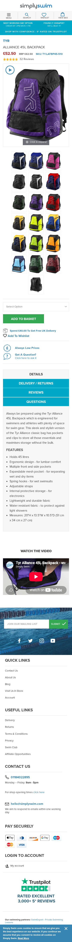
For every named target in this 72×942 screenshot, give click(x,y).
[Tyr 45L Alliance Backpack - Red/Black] (53, 202)
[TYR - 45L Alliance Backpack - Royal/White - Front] (36, 161)
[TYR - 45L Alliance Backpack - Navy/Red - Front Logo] (53, 181)
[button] (18, 59)
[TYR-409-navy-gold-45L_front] (18, 243)
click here (39, 792)
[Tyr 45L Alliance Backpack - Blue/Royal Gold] (53, 222)
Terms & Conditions (16, 734)
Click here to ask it (25, 358)
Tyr (6, 41)
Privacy (9, 740)
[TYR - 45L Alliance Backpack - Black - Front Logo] (18, 181)
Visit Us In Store (14, 691)
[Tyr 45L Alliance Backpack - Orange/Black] (53, 243)
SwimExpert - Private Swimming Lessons (34, 921)
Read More (23, 938)
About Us (10, 677)
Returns (9, 727)
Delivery (10, 720)
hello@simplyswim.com (27, 804)
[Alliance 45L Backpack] (36, 202)
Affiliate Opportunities (18, 754)
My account (17, 865)
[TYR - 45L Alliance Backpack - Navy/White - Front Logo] (18, 161)
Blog (7, 684)
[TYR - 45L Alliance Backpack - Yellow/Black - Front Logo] (36, 222)
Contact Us (11, 670)
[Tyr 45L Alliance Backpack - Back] (36, 284)
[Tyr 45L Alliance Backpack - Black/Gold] (18, 222)
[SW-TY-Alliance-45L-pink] (53, 161)
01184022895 (20, 777)
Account (10, 697)
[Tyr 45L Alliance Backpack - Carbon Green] (36, 264)
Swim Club (11, 747)
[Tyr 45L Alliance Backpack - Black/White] (36, 181)
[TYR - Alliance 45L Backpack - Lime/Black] (36, 243)
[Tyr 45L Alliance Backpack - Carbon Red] (53, 264)
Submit (56, 624)
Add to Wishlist (18, 336)
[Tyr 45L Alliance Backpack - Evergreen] (18, 202)
